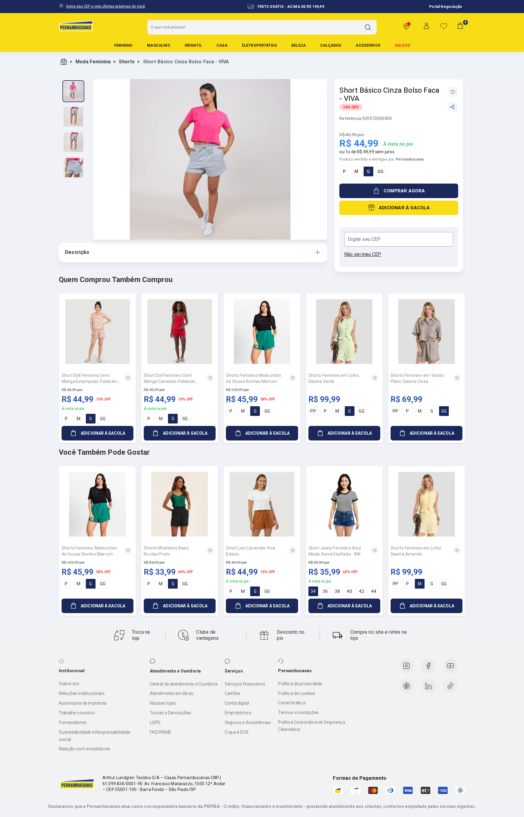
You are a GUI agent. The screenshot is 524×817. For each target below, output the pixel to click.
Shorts (127, 62)
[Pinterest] (406, 685)
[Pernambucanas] (76, 26)
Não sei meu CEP (362, 254)
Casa (222, 45)
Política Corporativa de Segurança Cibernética (311, 726)
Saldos (402, 45)
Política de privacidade (300, 683)
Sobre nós (69, 683)
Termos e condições (298, 712)
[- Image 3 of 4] (73, 142)
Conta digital (237, 703)
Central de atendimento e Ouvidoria (183, 684)
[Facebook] (428, 666)
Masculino (158, 45)
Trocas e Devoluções (170, 712)
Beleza (298, 45)
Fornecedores (72, 722)
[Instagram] (406, 666)
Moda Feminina (93, 62)
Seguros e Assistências (248, 722)
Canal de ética (291, 702)
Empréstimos (238, 712)
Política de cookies (296, 693)
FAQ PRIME (160, 732)
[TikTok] (450, 685)
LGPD (155, 722)
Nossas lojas (163, 703)
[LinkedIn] (428, 685)
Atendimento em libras (171, 693)
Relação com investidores (84, 748)
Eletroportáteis (259, 45)
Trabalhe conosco (77, 712)
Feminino (123, 45)
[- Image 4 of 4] (73, 167)
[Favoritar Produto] (452, 91)
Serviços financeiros (245, 684)
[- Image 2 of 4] (73, 117)
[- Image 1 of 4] (73, 91)
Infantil (193, 45)
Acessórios (368, 45)
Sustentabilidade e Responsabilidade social (94, 736)
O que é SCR (236, 732)
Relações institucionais (82, 693)
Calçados (330, 45)
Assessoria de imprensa (83, 703)
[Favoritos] (443, 26)
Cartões (232, 693)
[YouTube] (450, 666)
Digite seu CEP (364, 239)
